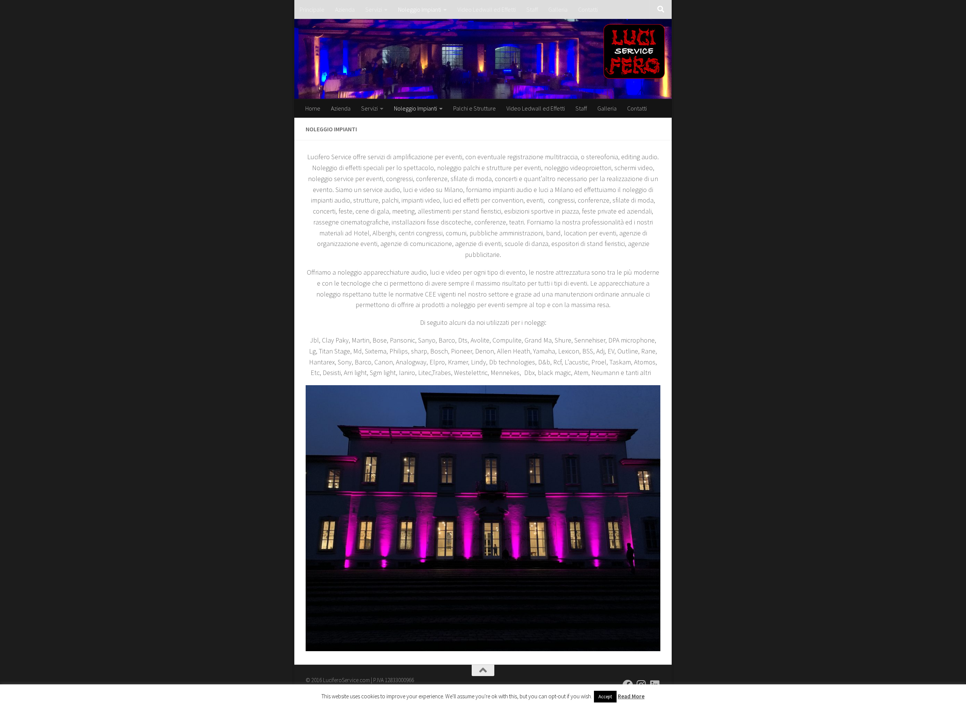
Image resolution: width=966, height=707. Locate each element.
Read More (631, 696)
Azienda (345, 9)
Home (312, 108)
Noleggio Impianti (419, 9)
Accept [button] (605, 696)
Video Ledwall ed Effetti (486, 9)
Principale (312, 9)
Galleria (558, 9)
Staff (532, 9)
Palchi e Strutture (474, 108)
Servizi (373, 9)
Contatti (588, 9)
